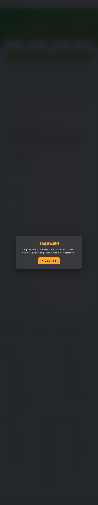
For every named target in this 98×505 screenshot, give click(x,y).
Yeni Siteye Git (49, 261)
